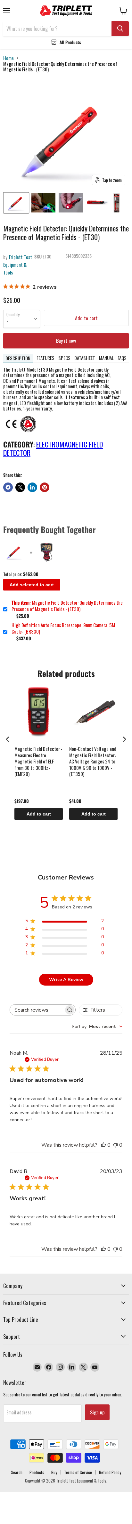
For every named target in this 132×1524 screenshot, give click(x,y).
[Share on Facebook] (8, 487)
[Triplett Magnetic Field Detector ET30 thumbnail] (70, 203)
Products (36, 1472)
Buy (54, 1472)
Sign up (97, 1412)
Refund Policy (110, 1472)
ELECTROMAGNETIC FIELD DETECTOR (53, 448)
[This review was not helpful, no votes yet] (115, 1145)
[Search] (120, 28)
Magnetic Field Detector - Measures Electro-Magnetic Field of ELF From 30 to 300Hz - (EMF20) (38, 761)
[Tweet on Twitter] (20, 487)
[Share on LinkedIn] (32, 487)
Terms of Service (78, 1472)
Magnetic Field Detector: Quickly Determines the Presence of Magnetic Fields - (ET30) (67, 606)
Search (16, 1472)
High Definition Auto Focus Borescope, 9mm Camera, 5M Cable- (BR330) (63, 628)
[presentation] (7, 739)
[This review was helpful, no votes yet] (103, 1145)
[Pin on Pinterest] (44, 487)
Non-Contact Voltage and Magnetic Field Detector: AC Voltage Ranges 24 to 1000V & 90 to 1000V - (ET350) (92, 761)
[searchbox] (37, 1010)
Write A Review (66, 980)
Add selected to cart (32, 584)
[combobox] (97, 1027)
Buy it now (66, 340)
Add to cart (39, 813)
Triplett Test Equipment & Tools (17, 264)
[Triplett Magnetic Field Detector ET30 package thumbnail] (117, 203)
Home (8, 58)
